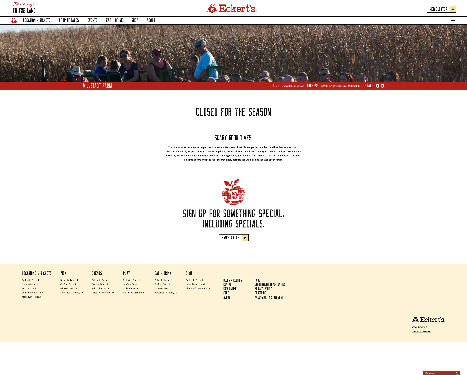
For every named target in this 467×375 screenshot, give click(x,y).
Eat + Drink (114, 20)
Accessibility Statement (269, 297)
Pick (63, 273)
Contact (228, 285)
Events (92, 20)
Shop (134, 20)
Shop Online (230, 289)
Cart (226, 293)
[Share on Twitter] (382, 86)
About (151, 20)
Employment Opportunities (270, 285)
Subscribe (260, 293)
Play (126, 273)
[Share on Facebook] (377, 86)
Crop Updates (69, 20)
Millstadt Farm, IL (31, 288)
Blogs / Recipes (232, 280)
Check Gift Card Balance (198, 288)
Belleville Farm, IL (31, 280)
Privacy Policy (263, 289)
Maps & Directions (31, 296)
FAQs (257, 280)
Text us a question (421, 331)
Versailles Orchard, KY (33, 292)
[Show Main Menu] (453, 20)
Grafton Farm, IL (30, 284)
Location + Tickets (36, 20)
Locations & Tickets (37, 273)
